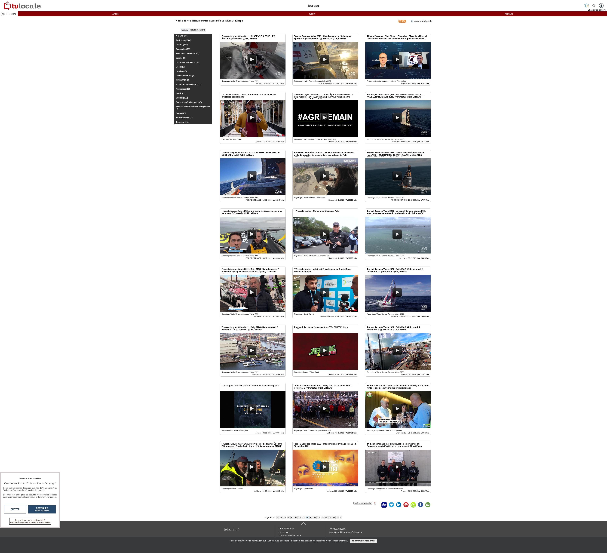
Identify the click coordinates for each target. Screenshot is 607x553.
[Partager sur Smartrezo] (384, 505)
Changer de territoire (597, 10)
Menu (13, 13)
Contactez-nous (286, 528)
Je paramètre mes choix (363, 541)
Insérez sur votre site (363, 503)
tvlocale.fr (232, 529)
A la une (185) (182, 36)
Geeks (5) (180, 67)
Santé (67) (180, 93)
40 (326, 517)
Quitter (15, 509)
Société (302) (182, 98)
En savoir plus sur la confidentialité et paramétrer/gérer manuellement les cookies (30, 521)
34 (303, 517)
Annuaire (509, 14)
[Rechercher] (594, 5)
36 (311, 517)
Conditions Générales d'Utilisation (345, 532)
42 (334, 517)
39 (322, 517)
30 (288, 517)
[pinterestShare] (406, 505)
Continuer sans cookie (42, 509)
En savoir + (284, 532)
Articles (116, 14)
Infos (337, 528)
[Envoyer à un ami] (428, 505)
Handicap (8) (181, 71)
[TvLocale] (21, 5)
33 (300, 517)
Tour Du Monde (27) (184, 118)
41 (330, 517)
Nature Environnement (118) (188, 84)
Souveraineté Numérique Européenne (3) (193, 108)
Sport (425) (181, 113)
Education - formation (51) (187, 53)
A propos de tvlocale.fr (290, 535)
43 (338, 517)
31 (292, 517)
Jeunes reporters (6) (185, 76)
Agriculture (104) (183, 40)
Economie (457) (183, 49)
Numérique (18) (183, 89)
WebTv (312, 14)
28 (281, 517)
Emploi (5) (180, 58)
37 (315, 517)
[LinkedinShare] (398, 505)
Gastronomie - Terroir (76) (187, 62)
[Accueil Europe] (2, 14)
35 (307, 517)
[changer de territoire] (586, 5)
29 (284, 517)
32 (296, 517)
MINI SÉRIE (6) (182, 80)
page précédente (423, 21)
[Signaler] (377, 505)
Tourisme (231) (182, 122)
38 (319, 517)
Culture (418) (182, 45)
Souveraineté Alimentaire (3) (189, 102)
